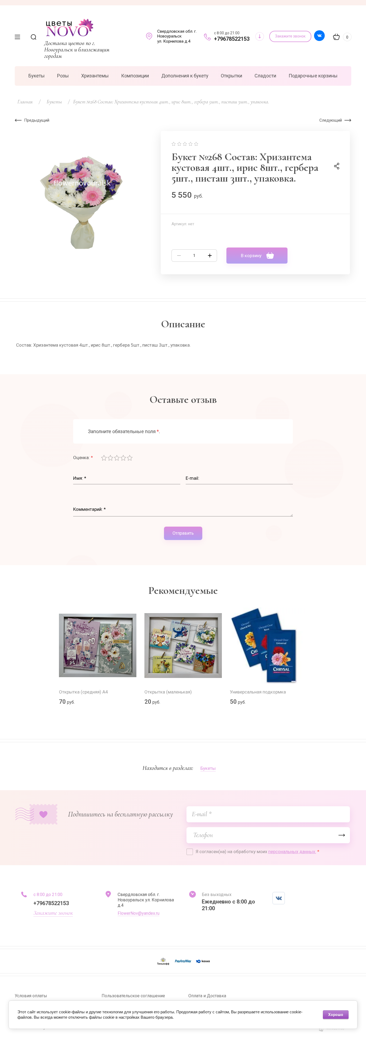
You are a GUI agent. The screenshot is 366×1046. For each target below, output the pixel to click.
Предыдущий (36, 120)
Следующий (330, 120)
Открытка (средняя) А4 (83, 692)
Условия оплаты (31, 995)
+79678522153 (231, 39)
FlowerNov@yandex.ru (138, 913)
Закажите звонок (53, 912)
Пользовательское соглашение (133, 995)
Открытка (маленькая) (168, 692)
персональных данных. (292, 851)
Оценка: (83, 457)
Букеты (208, 768)
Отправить (183, 533)
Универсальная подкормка (258, 692)
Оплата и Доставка (207, 995)
